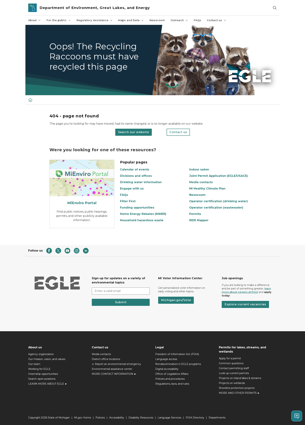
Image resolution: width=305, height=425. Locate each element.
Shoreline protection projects (237, 388)
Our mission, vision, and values (46, 359)
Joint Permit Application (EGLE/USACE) (218, 176)
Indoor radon (199, 169)
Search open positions (41, 378)
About (32, 20)
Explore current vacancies (245, 304)
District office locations (106, 359)
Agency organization (41, 354)
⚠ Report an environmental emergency (116, 364)
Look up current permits (234, 373)
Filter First (128, 201)
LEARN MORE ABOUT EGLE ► (47, 383)
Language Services (169, 417)
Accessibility (116, 417)
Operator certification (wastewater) (216, 207)
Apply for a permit (230, 358)
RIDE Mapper (198, 220)
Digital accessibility (166, 369)
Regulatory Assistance (92, 20)
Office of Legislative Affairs (171, 373)
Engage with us (132, 188)
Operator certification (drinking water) (218, 201)
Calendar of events (134, 169)
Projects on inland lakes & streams (240, 378)
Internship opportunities (43, 373)
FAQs (197, 20)
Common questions (231, 363)
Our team (34, 364)
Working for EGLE (39, 369)
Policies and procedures (170, 378)
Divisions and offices (136, 176)
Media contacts (201, 182)
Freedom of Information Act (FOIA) (177, 354)
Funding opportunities (137, 207)
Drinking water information (141, 182)
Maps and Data (129, 20)
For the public (57, 20)
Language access (166, 359)
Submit (121, 302)
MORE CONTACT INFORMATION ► (114, 373)
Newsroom (157, 20)
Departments (217, 417)
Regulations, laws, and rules (172, 383)
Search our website (133, 132)
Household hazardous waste (141, 220)
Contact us (214, 20)
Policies (100, 417)
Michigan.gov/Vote (176, 300)
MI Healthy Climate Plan (207, 188)
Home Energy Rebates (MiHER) (143, 214)
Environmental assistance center (112, 369)
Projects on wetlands (232, 383)
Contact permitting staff (234, 368)
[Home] (30, 99)
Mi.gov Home (82, 417)
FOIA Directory (195, 417)
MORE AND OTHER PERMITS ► (239, 393)
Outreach (177, 20)
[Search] (275, 8)
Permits (195, 214)
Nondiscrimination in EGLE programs (178, 364)
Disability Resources (140, 417)
